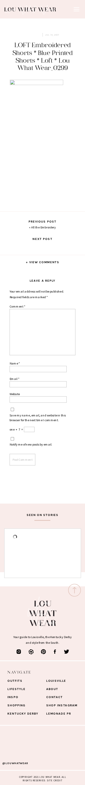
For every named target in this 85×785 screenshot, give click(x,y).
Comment (17, 306)
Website (15, 394)
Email (14, 379)
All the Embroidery (43, 227)
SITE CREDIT (55, 780)
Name (15, 363)
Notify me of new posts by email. (31, 444)
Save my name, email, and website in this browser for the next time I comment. (38, 417)
